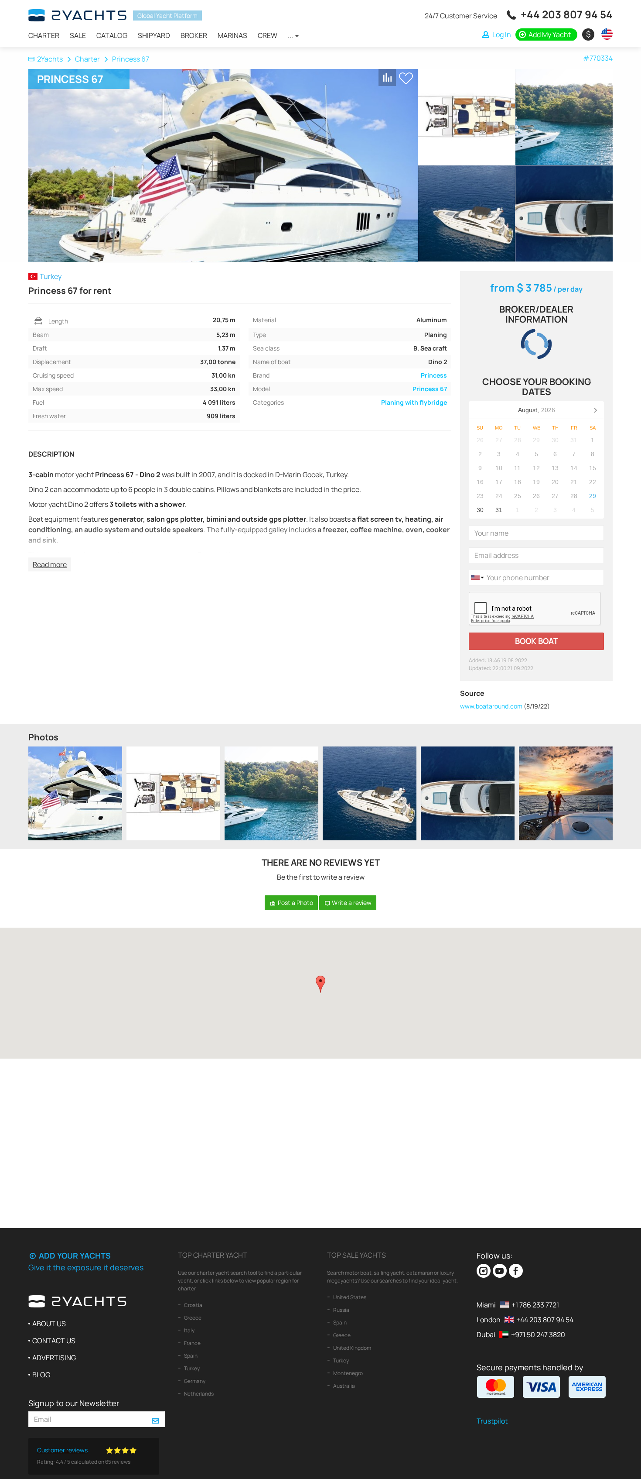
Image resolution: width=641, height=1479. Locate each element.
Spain (190, 1355)
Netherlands (198, 1393)
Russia (340, 1310)
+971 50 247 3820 (538, 1334)
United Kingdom (351, 1348)
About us (49, 1323)
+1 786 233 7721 (535, 1305)
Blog (41, 1374)
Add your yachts (74, 1255)
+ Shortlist (406, 78)
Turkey (191, 1368)
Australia (343, 1386)
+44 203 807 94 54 (567, 14)
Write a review (351, 902)
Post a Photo (294, 902)
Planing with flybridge (414, 402)
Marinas (232, 35)
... (291, 35)
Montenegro (347, 1373)
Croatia (192, 1305)
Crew (267, 35)
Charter (43, 35)
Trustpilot (492, 1421)
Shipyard (154, 35)
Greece (192, 1317)
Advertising (54, 1357)
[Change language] (605, 34)
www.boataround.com (491, 706)
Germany (194, 1381)
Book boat (536, 641)
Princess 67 (430, 389)
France (192, 1343)
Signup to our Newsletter (73, 1403)
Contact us (53, 1340)
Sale (78, 35)
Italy (188, 1330)
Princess (434, 375)
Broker (194, 35)
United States (349, 1297)
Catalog (111, 35)
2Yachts (50, 59)
